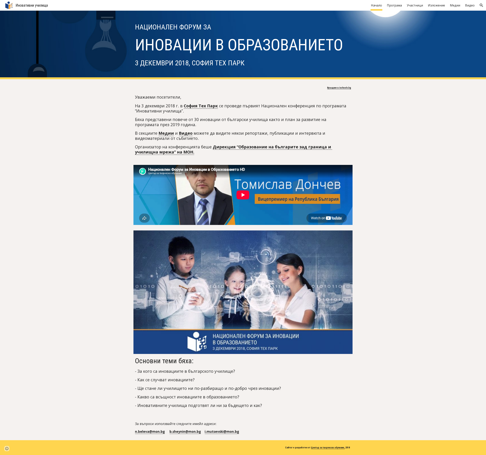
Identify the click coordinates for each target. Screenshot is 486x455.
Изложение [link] (436, 5)
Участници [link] (415, 5)
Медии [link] (455, 5)
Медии (166, 133)
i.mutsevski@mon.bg (222, 431)
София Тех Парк (201, 105)
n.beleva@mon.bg (150, 431)
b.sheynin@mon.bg (185, 431)
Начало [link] (376, 5)
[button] (481, 5)
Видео (186, 133)
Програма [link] (394, 5)
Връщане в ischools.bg (339, 87)
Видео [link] (470, 5)
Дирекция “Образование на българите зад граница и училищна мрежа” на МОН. (233, 149)
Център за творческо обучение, (328, 447)
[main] (243, 45)
